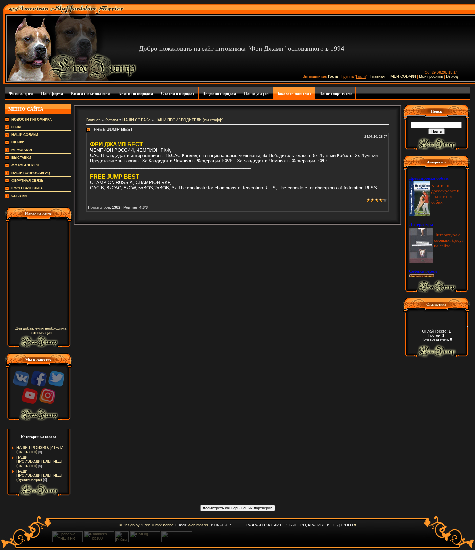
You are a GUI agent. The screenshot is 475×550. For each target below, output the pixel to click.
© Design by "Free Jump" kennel (146, 525)
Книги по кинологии (90, 93)
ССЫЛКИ (19, 196)
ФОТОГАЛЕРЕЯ (25, 165)
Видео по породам (219, 93)
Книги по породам (135, 93)
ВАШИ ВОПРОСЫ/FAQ (30, 173)
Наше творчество (335, 93)
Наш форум (52, 93)
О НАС (17, 127)
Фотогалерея (21, 93)
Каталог (111, 120)
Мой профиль (431, 76)
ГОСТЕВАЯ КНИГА (27, 188)
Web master (198, 525)
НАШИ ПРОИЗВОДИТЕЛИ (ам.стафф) (189, 120)
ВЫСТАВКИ (21, 157)
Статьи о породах (177, 93)
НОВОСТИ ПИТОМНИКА (31, 119)
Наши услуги (256, 93)
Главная (377, 76)
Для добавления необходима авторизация (40, 330)
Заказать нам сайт (294, 93)
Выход (452, 76)
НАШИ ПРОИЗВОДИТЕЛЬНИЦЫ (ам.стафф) (39, 461)
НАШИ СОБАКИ (402, 76)
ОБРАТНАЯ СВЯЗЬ (27, 180)
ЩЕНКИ (17, 142)
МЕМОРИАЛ (21, 150)
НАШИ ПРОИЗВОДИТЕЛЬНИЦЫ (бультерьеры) (39, 475)
